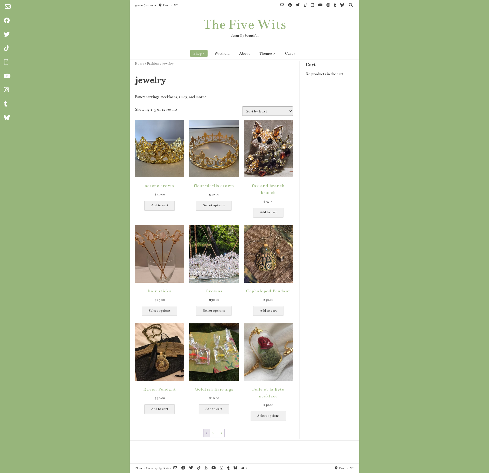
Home (139, 63)
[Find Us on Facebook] (290, 5)
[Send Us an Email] (7, 7)
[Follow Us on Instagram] (328, 5)
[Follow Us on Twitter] (297, 5)
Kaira (167, 468)
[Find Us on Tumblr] (335, 5)
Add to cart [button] (159, 205)
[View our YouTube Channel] (320, 5)
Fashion (153, 63)
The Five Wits (244, 24)
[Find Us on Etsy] (313, 5)
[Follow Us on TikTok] (305, 5)
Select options (214, 205)
